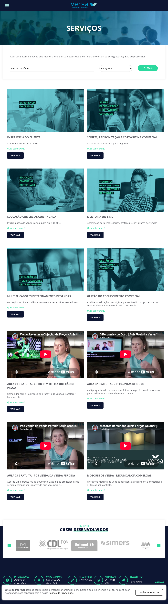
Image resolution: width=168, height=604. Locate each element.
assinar (159, 582)
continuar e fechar (149, 592)
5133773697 (85, 580)
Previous (9, 545)
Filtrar (148, 68)
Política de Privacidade (20, 581)
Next (158, 545)
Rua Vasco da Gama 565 (53, 581)
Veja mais (15, 155)
